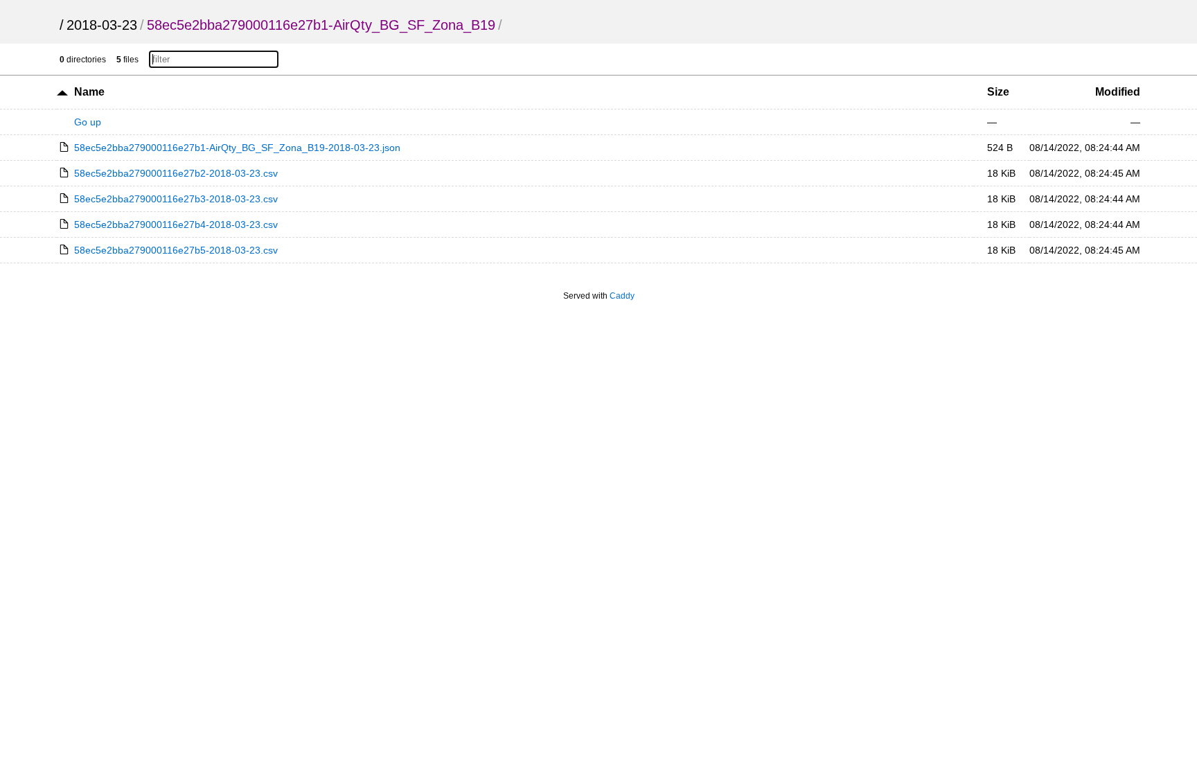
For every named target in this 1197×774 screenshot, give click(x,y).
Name (89, 92)
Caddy (622, 296)
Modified (1117, 92)
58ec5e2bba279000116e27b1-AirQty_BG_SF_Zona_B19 (321, 25)
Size (998, 92)
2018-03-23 (101, 25)
